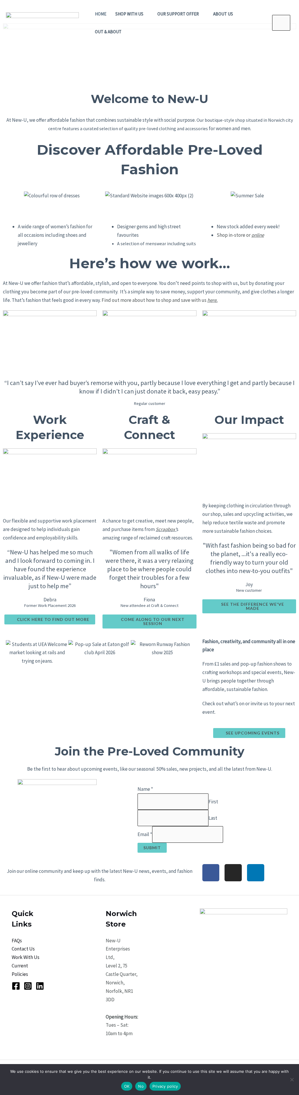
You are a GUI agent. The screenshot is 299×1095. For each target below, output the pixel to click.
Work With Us (25, 957)
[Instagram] (28, 986)
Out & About (108, 31)
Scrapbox (165, 529)
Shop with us (129, 14)
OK (127, 1086)
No (141, 1086)
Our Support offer (178, 14)
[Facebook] (16, 986)
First (213, 801)
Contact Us (23, 949)
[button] (8, 199)
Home (100, 14)
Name (145, 789)
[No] (292, 1079)
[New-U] (42, 22)
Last (212, 818)
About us (223, 14)
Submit (152, 847)
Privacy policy (165, 1086)
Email (145, 834)
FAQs (17, 940)
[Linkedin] (40, 986)
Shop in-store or (240, 235)
